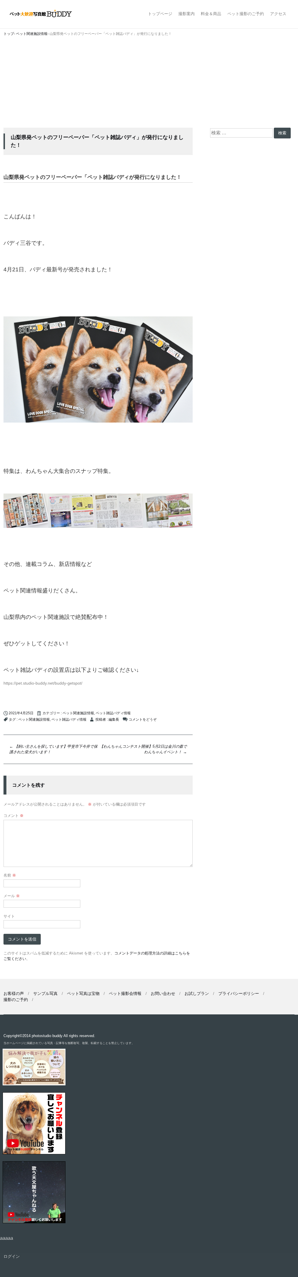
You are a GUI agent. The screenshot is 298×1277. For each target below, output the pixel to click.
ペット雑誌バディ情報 (113, 713)
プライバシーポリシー (238, 993)
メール (11, 896)
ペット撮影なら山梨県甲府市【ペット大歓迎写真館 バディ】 (46, 14)
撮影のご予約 (15, 999)
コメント (13, 815)
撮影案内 (186, 13)
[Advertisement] (149, 84)
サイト (9, 916)
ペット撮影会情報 (125, 993)
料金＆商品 (211, 13)
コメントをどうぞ (143, 719)
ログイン (11, 1256)
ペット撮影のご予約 (245, 13)
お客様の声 (13, 993)
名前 (9, 875)
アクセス (278, 13)
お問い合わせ (163, 993)
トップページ (160, 13)
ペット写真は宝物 (83, 993)
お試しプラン (197, 993)
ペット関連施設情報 (78, 713)
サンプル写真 (45, 993)
